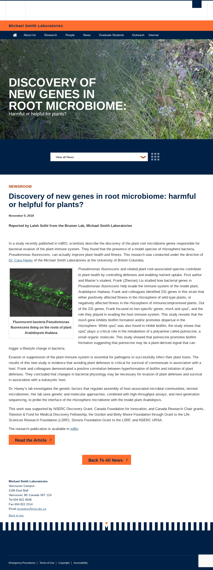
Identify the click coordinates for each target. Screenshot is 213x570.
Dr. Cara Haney (21, 260)
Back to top (16, 515)
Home (15, 35)
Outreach (138, 35)
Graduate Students (111, 35)
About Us (30, 35)
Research (50, 35)
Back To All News (105, 460)
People (70, 35)
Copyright (63, 562)
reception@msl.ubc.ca (31, 508)
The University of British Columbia (18, 10)
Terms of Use (47, 562)
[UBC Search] (197, 4)
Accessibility (81, 562)
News (86, 35)
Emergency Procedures (22, 562)
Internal (154, 35)
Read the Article (31, 440)
